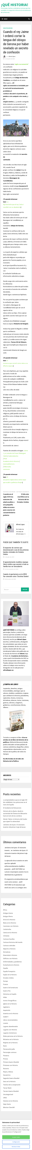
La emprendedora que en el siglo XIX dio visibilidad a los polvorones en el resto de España (15, 802)
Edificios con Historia (10, 958)
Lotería (5, 1023)
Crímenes (6, 936)
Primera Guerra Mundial (11, 1062)
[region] (16, 1135)
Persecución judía (9, 1049)
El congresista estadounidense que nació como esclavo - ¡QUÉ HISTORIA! (16, 882)
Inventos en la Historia (10, 1013)
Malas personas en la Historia (13, 1036)
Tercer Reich (7, 1088)
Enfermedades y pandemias (12, 962)
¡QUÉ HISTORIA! (14, 4)
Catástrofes (7, 929)
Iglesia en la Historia (10, 1004)
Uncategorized (8, 28)
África (5, 910)
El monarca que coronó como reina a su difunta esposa (15, 363)
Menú (5, 19)
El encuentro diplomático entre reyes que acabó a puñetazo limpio (14, 479)
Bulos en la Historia (9, 923)
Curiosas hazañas (9, 939)
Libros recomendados (10, 1020)
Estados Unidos (8, 978)
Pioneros (6, 1056)
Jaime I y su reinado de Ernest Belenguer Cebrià (15, 453)
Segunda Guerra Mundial (11, 1078)
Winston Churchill (8, 1107)
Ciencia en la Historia (10, 933)
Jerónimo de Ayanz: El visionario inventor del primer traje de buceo (16, 853)
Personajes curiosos (9, 1052)
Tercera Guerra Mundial (11, 1091)
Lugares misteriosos (10, 1033)
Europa (5, 981)
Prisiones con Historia (10, 1065)
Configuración (16, 1142)
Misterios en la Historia (10, 1039)
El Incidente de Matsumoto (12, 808)
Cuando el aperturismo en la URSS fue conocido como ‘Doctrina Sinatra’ (16, 575)
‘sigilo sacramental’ (21, 64)
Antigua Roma (8, 916)
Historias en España (9, 994)
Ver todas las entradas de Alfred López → (20, 531)
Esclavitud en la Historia (11, 965)
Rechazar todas (16, 1146)
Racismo (6, 1068)
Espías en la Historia (10, 975)
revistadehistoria (8, 464)
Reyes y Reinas (8, 1072)
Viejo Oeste (7, 1104)
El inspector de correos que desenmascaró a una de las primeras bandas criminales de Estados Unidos (16, 551)
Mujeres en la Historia (10, 1043)
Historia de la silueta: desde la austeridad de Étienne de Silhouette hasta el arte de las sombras (15, 813)
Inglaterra (6, 1007)
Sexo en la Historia (9, 1081)
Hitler (5, 997)
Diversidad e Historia (10, 955)
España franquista (9, 971)
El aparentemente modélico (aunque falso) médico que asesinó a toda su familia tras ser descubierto (15, 564)
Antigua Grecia (8, 913)
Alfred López (12, 56)
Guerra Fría (6, 991)
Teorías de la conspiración (11, 1085)
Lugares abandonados (10, 1026)
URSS (5, 1098)
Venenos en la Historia (10, 1101)
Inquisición (6, 1010)
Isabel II (5, 1017)
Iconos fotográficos (9, 1001)
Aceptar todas (16, 1137)
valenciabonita (13, 456)
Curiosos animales (9, 945)
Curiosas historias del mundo (12, 942)
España (5, 968)
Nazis (5, 1046)
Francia (5, 984)
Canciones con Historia (10, 926)
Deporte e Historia (9, 949)
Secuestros (6, 1075)
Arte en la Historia (9, 920)
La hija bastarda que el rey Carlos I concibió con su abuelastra (13, 204)
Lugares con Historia (10, 1030)
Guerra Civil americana (10, 988)
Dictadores (6, 952)
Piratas (5, 1059)
